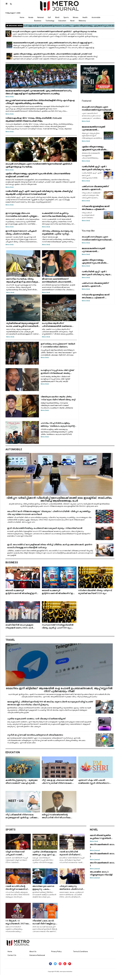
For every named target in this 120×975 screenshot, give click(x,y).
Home (22, 17)
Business (37, 21)
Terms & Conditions (80, 951)
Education (62, 21)
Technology (49, 21)
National (40, 17)
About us (32, 951)
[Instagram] (60, 963)
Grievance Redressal (37, 955)
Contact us (12, 955)
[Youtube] (64, 963)
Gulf (49, 17)
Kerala (30, 17)
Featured (86, 100)
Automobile (96, 17)
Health (84, 17)
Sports (66, 17)
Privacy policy (56, 951)
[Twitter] (55, 963)
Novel (72, 21)
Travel (10, 639)
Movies (75, 17)
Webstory (82, 21)
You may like (88, 230)
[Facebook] (50, 963)
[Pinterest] (69, 963)
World (57, 17)
